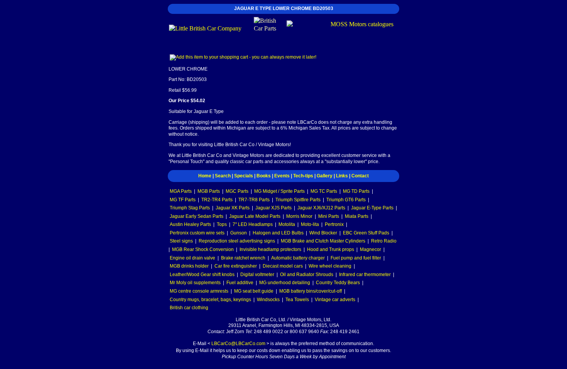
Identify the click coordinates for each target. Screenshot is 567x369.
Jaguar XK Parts (233, 208)
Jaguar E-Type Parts (372, 208)
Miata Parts (356, 216)
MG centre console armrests (199, 291)
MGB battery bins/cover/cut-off (310, 291)
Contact (360, 176)
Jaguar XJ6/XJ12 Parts (321, 208)
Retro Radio (384, 241)
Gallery (324, 176)
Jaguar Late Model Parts (254, 216)
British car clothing (189, 307)
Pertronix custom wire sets (197, 233)
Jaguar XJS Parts (273, 208)
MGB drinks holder (189, 266)
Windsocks (268, 299)
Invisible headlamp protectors (270, 249)
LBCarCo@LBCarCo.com (238, 343)
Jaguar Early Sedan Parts (196, 216)
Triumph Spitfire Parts (298, 199)
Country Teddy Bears (338, 282)
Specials (243, 176)
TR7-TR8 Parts (254, 199)
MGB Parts (208, 191)
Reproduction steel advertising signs (237, 241)
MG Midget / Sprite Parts (279, 191)
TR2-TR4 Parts (217, 199)
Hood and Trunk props (330, 249)
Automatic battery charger (298, 258)
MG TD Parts (356, 191)
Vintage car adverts (335, 299)
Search (223, 176)
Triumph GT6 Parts (346, 199)
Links (342, 176)
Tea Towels (297, 299)
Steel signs (181, 241)
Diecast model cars (283, 266)
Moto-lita (310, 224)
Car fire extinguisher (235, 266)
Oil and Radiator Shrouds (306, 274)
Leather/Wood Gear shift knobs (202, 274)
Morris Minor (299, 216)
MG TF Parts (183, 199)
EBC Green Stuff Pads (366, 233)
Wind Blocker (323, 233)
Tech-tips (303, 176)
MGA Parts (181, 191)
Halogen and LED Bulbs (278, 233)
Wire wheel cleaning (330, 266)
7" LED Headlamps (253, 224)
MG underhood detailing (284, 282)
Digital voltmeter (257, 274)
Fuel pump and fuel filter (356, 258)
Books (263, 176)
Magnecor (370, 249)
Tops (222, 224)
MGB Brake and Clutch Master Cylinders (323, 241)
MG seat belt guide (253, 291)
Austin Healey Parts (190, 224)
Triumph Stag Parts (190, 208)
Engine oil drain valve (192, 258)
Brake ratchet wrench (243, 258)
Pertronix (334, 224)
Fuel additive (239, 282)
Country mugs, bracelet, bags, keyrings (210, 299)
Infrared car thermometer (365, 274)
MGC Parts (237, 191)
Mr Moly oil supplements (195, 282)
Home (204, 176)
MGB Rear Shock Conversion (203, 249)
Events (282, 176)
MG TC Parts (323, 191)
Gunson (238, 233)
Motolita (286, 224)
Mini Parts (328, 216)
